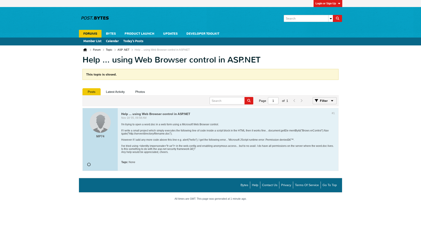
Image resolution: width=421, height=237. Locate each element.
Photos (140, 91)
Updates (170, 34)
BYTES (111, 34)
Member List (92, 41)
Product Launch (139, 34)
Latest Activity (115, 91)
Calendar (112, 41)
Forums (90, 34)
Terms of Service (307, 185)
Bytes (244, 185)
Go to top (330, 185)
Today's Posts (133, 41)
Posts (91, 91)
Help (255, 185)
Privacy (286, 185)
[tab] (91, 91)
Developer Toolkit (202, 34)
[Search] (337, 18)
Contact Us (269, 185)
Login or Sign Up (326, 3)
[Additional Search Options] (330, 18)
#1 (333, 113)
